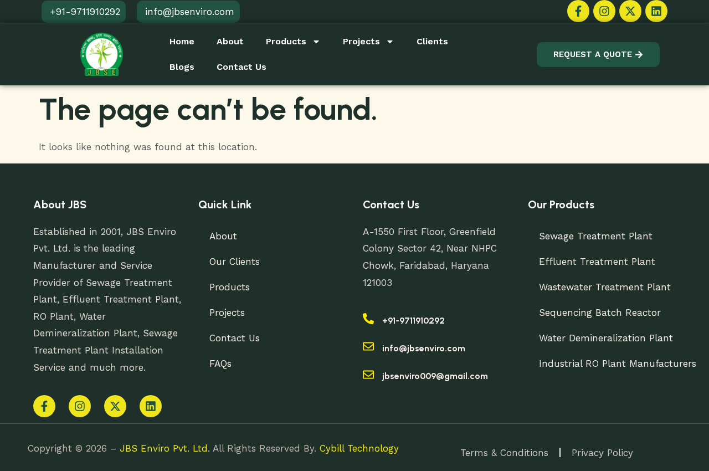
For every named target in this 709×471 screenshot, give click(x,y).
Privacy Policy (602, 452)
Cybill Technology (359, 448)
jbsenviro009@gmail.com (435, 376)
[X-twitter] (630, 11)
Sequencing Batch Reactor (600, 312)
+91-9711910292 (413, 320)
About (230, 41)
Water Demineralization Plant (606, 338)
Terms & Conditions (504, 452)
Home (181, 41)
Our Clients (234, 261)
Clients (432, 41)
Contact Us (241, 67)
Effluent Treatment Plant (597, 261)
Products (286, 41)
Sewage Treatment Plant (596, 236)
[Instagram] (604, 11)
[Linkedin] (656, 11)
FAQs (220, 363)
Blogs (181, 67)
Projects (361, 41)
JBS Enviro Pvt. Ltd (164, 448)
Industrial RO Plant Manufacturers (617, 363)
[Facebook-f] (578, 11)
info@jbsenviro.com (423, 348)
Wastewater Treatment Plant (605, 287)
